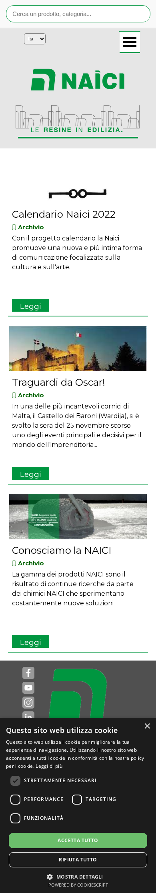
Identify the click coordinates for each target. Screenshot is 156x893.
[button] (78, 876)
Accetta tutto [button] (78, 840)
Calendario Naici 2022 (64, 214)
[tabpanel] (78, 80)
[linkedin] (28, 717)
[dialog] (78, 805)
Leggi (30, 306)
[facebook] (28, 673)
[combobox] (78, 13)
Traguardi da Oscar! (58, 382)
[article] (78, 236)
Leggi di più (49, 766)
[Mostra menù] (130, 42)
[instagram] (28, 703)
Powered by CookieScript (78, 885)
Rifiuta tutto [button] (78, 859)
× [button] (147, 726)
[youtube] (28, 688)
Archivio (31, 227)
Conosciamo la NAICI (61, 550)
